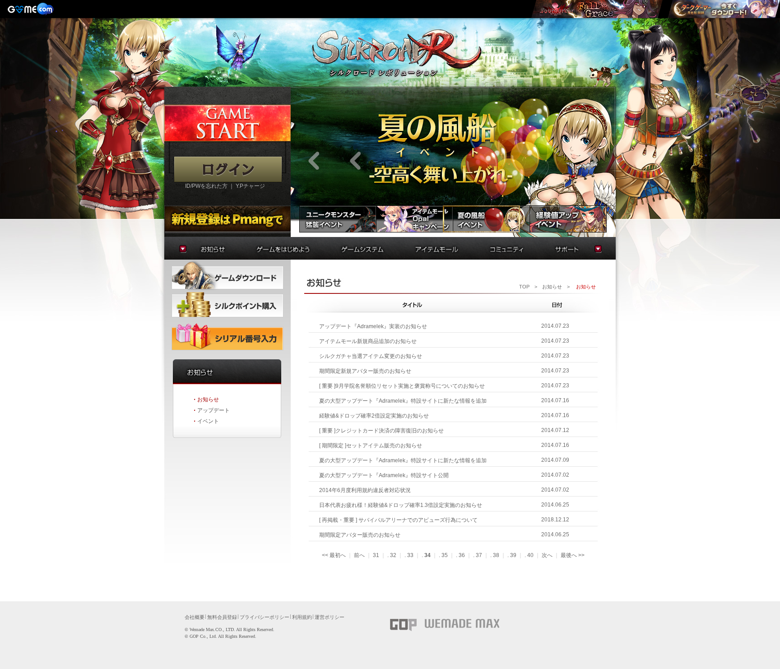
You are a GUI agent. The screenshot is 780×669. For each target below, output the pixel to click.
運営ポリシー (329, 617)
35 (444, 555)
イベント (208, 421)
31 (376, 555)
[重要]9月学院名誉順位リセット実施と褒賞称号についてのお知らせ (402, 386)
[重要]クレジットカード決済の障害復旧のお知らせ (381, 430)
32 (393, 555)
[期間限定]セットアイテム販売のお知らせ (370, 445)
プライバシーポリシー (264, 617)
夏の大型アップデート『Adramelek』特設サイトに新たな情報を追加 (403, 401)
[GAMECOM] (31, 9)
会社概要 (194, 617)
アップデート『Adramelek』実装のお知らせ (373, 326)
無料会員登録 (222, 617)
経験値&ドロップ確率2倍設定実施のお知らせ (374, 416)
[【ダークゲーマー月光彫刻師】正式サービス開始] (723, 9)
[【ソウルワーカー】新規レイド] (597, 9)
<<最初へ (334, 555)
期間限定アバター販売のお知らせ (359, 535)
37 (479, 555)
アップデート (213, 410)
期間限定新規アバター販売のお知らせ (365, 371)
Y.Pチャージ (250, 186)
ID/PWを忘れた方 (206, 186)
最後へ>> (573, 555)
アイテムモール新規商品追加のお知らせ (368, 341)
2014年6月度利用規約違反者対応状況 (365, 490)
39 (513, 555)
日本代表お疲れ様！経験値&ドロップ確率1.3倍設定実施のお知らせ (400, 505)
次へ (547, 555)
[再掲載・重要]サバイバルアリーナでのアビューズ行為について (398, 520)
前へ (359, 555)
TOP (524, 286)
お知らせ (208, 399)
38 (496, 555)
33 (410, 555)
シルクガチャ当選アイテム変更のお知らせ (370, 356)
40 (530, 555)
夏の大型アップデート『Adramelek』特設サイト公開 (384, 475)
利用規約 (302, 617)
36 (462, 555)
